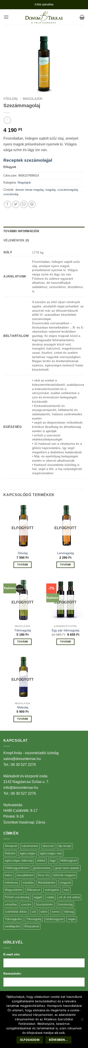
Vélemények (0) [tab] (16, 240)
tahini (43, 911)
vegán (72, 919)
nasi (66, 889)
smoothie (11, 904)
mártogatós (52, 889)
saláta (50, 897)
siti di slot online (69, 897)
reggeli (38, 897)
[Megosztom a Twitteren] (15, 204)
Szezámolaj (65, 904)
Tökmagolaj (22, 630)
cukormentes (29, 846)
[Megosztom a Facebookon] (7, 204)
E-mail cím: (11, 954)
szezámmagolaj (67, 189)
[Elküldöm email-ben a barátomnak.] (24, 204)
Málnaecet (33, 889)
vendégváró (12, 926)
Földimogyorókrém (17, 868)
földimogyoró (68, 860)
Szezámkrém (44, 904)
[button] (6, 17)
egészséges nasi (51, 853)
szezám (26, 904)
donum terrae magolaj (29, 189)
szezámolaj (10, 194)
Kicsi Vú (43, 875)
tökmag (69, 911)
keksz (9, 875)
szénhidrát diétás (16, 911)
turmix (56, 911)
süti (33, 911)
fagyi (53, 860)
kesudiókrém (25, 875)
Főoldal (10, 98)
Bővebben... (58, 1039)
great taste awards (67, 868)
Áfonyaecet (31, 926)
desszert (48, 846)
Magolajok (32, 98)
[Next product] (7, 120)
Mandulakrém (47, 882)
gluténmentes (42, 868)
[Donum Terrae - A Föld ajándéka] (44, 17)
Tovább (22, 564)
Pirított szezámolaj (17, 897)
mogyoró (65, 882)
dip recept (64, 846)
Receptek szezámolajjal (27, 160)
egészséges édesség (18, 860)
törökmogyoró (54, 919)
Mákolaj (22, 707)
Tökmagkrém (13, 919)
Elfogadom (29, 1039)
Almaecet (11, 846)
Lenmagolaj (65, 553)
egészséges (28, 853)
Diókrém (10, 853)
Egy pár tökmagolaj (65, 630)
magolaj (50, 189)
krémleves (11, 882)
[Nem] (82, 1020)
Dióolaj (23, 553)
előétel (41, 860)
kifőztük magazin (64, 875)
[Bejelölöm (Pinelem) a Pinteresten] (32, 204)
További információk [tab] (21, 231)
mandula (28, 882)
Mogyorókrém (14, 889)
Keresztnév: (12, 973)
